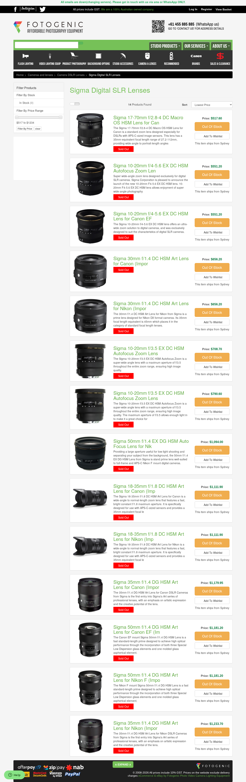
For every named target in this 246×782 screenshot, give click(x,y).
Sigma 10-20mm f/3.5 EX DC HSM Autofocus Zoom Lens (148, 350)
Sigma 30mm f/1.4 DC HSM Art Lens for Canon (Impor (151, 260)
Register (206, 9)
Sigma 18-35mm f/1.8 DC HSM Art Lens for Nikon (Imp (148, 536)
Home (20, 75)
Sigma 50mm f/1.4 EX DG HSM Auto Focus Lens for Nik (151, 443)
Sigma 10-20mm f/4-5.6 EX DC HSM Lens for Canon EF (150, 216)
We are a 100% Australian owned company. (127, 9)
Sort (184, 105)
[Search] (80, 43)
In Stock (26, 103)
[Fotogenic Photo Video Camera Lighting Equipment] (48, 21)
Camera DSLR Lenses (71, 75)
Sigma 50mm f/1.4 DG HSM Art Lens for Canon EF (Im (145, 629)
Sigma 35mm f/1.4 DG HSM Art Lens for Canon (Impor (145, 584)
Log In (193, 9)
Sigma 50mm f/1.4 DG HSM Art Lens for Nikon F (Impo (145, 677)
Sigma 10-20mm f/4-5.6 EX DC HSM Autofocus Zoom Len (150, 168)
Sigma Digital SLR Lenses (104, 75)
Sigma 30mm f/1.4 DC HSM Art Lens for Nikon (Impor (151, 305)
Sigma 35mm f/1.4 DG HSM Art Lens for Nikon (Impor (145, 725)
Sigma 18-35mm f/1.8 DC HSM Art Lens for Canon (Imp (148, 488)
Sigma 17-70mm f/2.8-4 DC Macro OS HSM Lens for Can (148, 120)
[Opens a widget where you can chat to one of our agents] (14, 775)
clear (37, 128)
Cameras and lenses (40, 75)
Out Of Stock (212, 126)
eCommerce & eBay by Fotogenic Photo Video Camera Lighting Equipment (184, 775)
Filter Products (26, 88)
